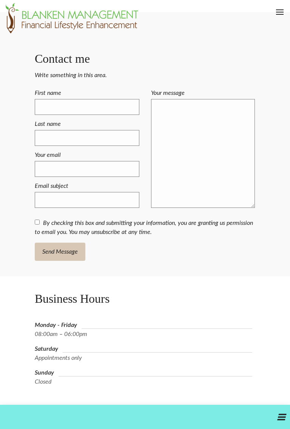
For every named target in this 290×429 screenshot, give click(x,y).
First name (48, 93)
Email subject (51, 186)
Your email (48, 155)
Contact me (62, 58)
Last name (48, 124)
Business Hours (72, 298)
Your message (168, 93)
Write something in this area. (71, 75)
